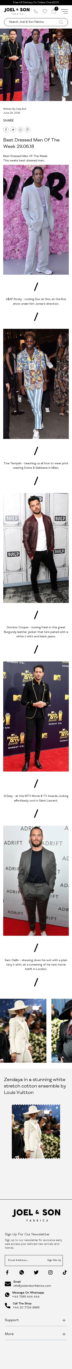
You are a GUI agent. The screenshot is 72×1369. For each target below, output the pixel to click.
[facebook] (6, 129)
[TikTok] (64, 1272)
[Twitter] (36, 1272)
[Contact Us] (36, 11)
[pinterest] (27, 129)
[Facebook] (7, 1272)
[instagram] (20, 129)
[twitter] (13, 129)
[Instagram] (50, 1272)
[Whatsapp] (21, 1272)
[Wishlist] (45, 11)
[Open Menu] (64, 11)
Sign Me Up (54, 1260)
